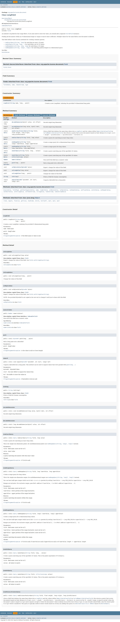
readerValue (44, 190)
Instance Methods (33, 115)
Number (6, 159)
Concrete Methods (48, 115)
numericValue (16, 159)
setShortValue (8, 191)
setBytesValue (16, 167)
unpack (14, 179)
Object (37, 198)
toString (14, 176)
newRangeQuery (16, 142)
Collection (15, 157)
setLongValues (16, 173)
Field (13, 7)
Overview (3, 2)
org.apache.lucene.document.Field (15, 20)
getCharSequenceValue (27, 190)
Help (34, 2)
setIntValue (95, 190)
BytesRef (6, 164)
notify (37, 201)
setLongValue (16, 170)
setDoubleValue (74, 190)
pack (13, 162)
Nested (8, 7)
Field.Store (7, 67)
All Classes (4, 5)
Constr (18, 7)
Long (21, 157)
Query (5, 132)
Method (23, 7)
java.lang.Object (7, 18)
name (13, 84)
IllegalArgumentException (11, 235)
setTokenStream (30, 191)
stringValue (40, 191)
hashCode (31, 201)
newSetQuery (16, 150)
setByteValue (64, 190)
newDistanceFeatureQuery (20, 131)
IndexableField (7, 25)
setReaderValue (105, 190)
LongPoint (6, 103)
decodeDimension (17, 122)
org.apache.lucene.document (17, 12)
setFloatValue (85, 190)
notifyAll (44, 201)
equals (10, 201)
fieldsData (6, 84)
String (12, 103)
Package (9, 2)
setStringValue (19, 191)
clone (5, 201)
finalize (17, 201)
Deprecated (28, 2)
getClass (24, 201)
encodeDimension (17, 126)
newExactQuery (16, 137)
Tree (23, 2)
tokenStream (20, 84)
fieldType (16, 190)
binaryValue (7, 190)
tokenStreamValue (60, 191)
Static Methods (20, 115)
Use (19, 2)
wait (49, 201)
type (26, 84)
